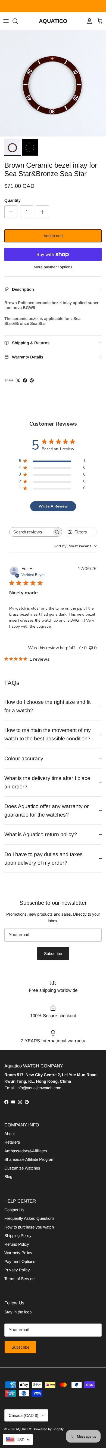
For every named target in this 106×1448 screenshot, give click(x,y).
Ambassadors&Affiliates (25, 1151)
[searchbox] (31, 531)
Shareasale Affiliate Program (29, 1159)
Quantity (12, 200)
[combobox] (75, 546)
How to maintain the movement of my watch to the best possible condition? (47, 734)
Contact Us (14, 1209)
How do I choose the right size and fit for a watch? (47, 706)
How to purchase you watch (29, 1227)
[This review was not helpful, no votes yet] (91, 648)
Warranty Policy (18, 1252)
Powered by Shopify (49, 1429)
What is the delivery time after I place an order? (47, 782)
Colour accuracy (23, 758)
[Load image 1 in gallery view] (53, 83)
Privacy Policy (17, 1270)
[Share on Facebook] (25, 380)
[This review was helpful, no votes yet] (81, 648)
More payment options (53, 267)
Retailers (12, 1142)
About (9, 1133)
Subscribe (53, 953)
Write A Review (53, 506)
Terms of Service (19, 1278)
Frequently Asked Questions (29, 1218)
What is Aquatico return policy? (40, 834)
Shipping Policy (18, 1235)
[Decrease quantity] (10, 211)
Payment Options (19, 1261)
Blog (8, 1176)
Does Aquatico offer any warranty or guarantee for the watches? (46, 810)
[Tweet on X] (18, 380)
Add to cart (53, 235)
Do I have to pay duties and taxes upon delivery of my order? (43, 858)
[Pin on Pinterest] (32, 380)
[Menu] (6, 21)
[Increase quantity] (42, 211)
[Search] (18, 21)
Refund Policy (16, 1244)
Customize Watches (22, 1168)
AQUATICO (24, 1429)
